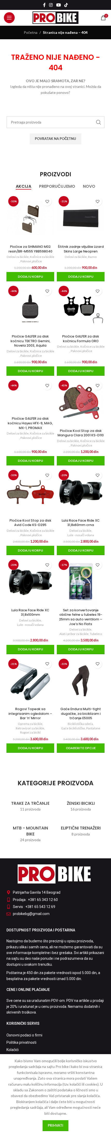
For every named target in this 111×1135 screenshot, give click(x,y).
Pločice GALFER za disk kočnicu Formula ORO (80, 338)
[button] (30, 276)
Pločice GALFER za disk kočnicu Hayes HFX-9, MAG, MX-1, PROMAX (30, 423)
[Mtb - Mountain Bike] (30, 832)
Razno (92, 257)
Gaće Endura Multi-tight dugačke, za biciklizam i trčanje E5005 (80, 713)
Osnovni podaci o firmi (24, 1035)
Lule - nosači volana (80, 535)
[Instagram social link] (50, 5)
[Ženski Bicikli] (81, 804)
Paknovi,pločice (31, 261)
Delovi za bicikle (18, 257)
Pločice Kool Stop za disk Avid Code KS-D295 (30, 522)
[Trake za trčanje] (30, 804)
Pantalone (93, 728)
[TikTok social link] (65, 5)
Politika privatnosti (21, 1042)
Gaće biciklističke (73, 728)
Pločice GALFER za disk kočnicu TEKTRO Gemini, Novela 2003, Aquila (30, 341)
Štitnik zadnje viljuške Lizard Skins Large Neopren (81, 249)
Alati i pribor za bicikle (74, 634)
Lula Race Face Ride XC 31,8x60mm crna (81, 522)
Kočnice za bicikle (42, 257)
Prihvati (55, 1125)
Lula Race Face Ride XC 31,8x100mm (30, 612)
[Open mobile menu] (9, 17)
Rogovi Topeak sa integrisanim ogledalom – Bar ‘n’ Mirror (30, 713)
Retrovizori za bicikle (30, 728)
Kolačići (12, 1050)
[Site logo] (56, 17)
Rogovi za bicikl (30, 732)
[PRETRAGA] (99, 122)
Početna (30, 32)
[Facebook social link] (44, 5)
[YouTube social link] (58, 5)
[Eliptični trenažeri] (81, 829)
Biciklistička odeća (80, 724)
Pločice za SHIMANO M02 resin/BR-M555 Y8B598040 (30, 249)
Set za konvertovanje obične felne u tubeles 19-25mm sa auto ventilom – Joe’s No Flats (80, 617)
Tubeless (96, 634)
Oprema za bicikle (30, 724)
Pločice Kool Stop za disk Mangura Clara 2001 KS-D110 (81, 433)
